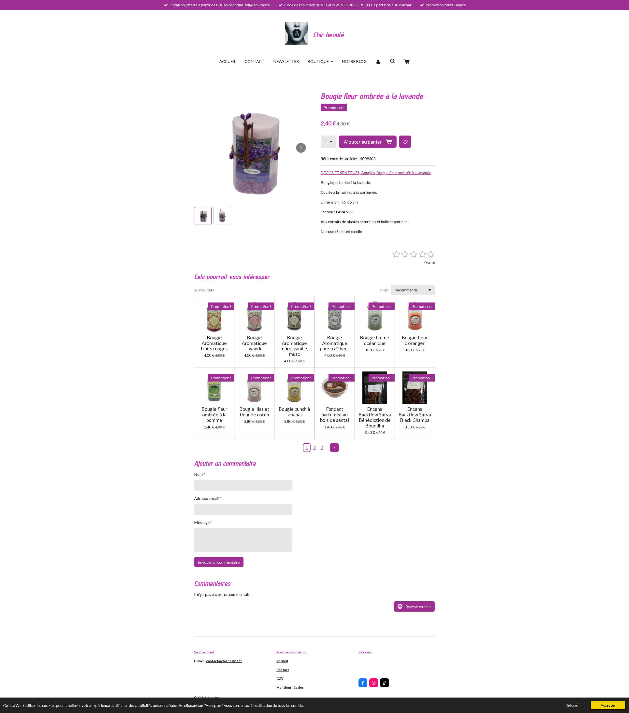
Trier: (384, 290)
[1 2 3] (328, 142)
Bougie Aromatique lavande (254, 343)
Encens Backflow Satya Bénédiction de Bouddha (374, 417)
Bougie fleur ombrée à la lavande (403, 172)
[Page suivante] (334, 447)
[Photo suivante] (301, 148)
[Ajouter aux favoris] (405, 142)
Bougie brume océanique (374, 340)
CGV (279, 679)
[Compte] (378, 61)
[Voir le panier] (407, 61)
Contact (282, 670)
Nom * (199, 474)
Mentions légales (290, 687)
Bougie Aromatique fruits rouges (214, 343)
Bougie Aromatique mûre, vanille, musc (294, 346)
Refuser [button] (572, 705)
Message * (203, 522)
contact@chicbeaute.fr (224, 661)
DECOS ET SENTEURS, (341, 172)
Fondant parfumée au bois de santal (334, 414)
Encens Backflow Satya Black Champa (415, 414)
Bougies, (368, 172)
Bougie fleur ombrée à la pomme (214, 414)
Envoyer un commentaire (219, 562)
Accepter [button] (608, 705)
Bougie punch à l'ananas (294, 411)
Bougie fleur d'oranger (415, 340)
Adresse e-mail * (208, 498)
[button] (203, 215)
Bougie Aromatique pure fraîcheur (334, 343)
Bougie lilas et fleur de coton (254, 411)
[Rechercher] (393, 60)
